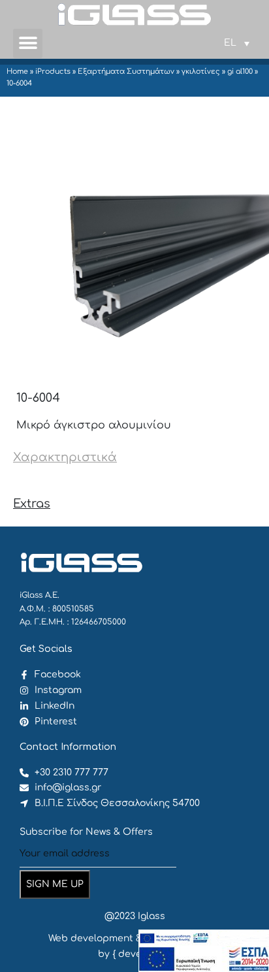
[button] (27, 43)
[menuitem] (236, 43)
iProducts (53, 71)
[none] (236, 43)
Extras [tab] (31, 503)
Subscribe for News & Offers (86, 832)
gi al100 (240, 71)
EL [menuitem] (230, 43)
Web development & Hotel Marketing (134, 938)
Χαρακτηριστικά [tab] (65, 457)
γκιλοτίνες (201, 71)
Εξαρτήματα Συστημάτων (126, 71)
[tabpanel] (134, 480)
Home (17, 71)
